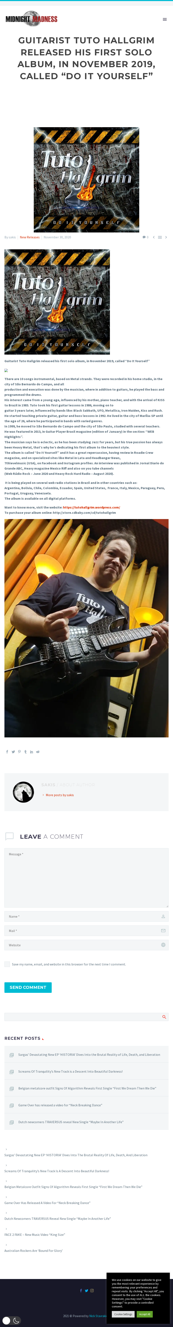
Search (164, 1017)
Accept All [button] (144, 1314)
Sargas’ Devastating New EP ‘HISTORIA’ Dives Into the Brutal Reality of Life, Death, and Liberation (89, 1054)
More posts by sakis (60, 795)
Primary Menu (165, 19)
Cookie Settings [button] (123, 1314)
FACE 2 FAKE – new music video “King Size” (34, 1234)
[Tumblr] (25, 751)
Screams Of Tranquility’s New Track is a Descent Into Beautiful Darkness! (70, 1071)
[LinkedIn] (31, 751)
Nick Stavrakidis (99, 1316)
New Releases (30, 237)
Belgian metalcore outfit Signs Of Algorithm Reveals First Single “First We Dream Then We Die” (87, 1088)
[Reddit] (37, 751)
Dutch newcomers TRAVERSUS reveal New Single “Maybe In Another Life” (71, 1122)
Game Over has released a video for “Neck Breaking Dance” (60, 1105)
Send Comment (28, 987)
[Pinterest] (19, 751)
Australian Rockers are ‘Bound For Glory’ (33, 1250)
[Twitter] (13, 751)
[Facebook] (7, 751)
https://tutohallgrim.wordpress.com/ (91, 507)
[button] (11, 1320)
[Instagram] (92, 1290)
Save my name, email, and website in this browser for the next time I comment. (69, 964)
